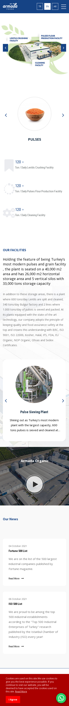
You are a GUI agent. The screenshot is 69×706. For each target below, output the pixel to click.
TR (40, 6)
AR (55, 6)
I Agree (13, 699)
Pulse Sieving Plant (34, 412)
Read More (14, 578)
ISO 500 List (15, 603)
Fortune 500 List (18, 550)
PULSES (34, 139)
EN (47, 6)
